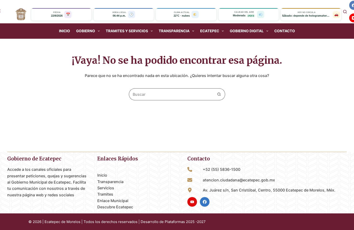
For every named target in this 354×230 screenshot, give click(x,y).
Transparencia (110, 181)
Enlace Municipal (112, 200)
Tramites (105, 194)
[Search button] (219, 94)
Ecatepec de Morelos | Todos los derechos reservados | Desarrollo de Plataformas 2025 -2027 (125, 221)
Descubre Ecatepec (115, 206)
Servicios (105, 187)
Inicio (64, 31)
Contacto (284, 31)
